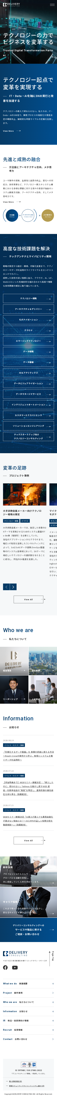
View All (28, 599)
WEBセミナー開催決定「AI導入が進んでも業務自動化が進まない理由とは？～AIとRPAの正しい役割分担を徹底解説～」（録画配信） (28, 820)
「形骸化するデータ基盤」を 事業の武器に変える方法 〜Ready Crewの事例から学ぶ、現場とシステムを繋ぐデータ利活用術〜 (28, 755)
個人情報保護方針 (15, 1081)
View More (8, 131)
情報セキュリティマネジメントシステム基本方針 (26, 1086)
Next (13, 587)
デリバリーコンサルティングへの (28, 930)
